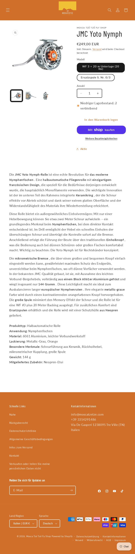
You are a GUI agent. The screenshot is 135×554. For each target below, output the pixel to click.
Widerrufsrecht (94, 540)
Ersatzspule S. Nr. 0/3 (96, 77)
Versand (97, 49)
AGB (108, 540)
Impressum (120, 540)
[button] (8, 10)
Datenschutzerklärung (87, 536)
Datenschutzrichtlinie (22, 430)
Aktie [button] (83, 148)
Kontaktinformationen (114, 536)
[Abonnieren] (71, 490)
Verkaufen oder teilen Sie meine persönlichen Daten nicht (29, 466)
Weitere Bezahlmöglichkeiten (101, 138)
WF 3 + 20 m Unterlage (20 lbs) (100, 68)
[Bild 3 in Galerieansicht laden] (45, 95)
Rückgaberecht (18, 422)
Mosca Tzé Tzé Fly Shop (38, 536)
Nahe (12, 414)
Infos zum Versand (21, 447)
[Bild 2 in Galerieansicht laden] (31, 95)
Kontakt (14, 455)
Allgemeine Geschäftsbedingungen (31, 439)
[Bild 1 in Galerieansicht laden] (16, 95)
